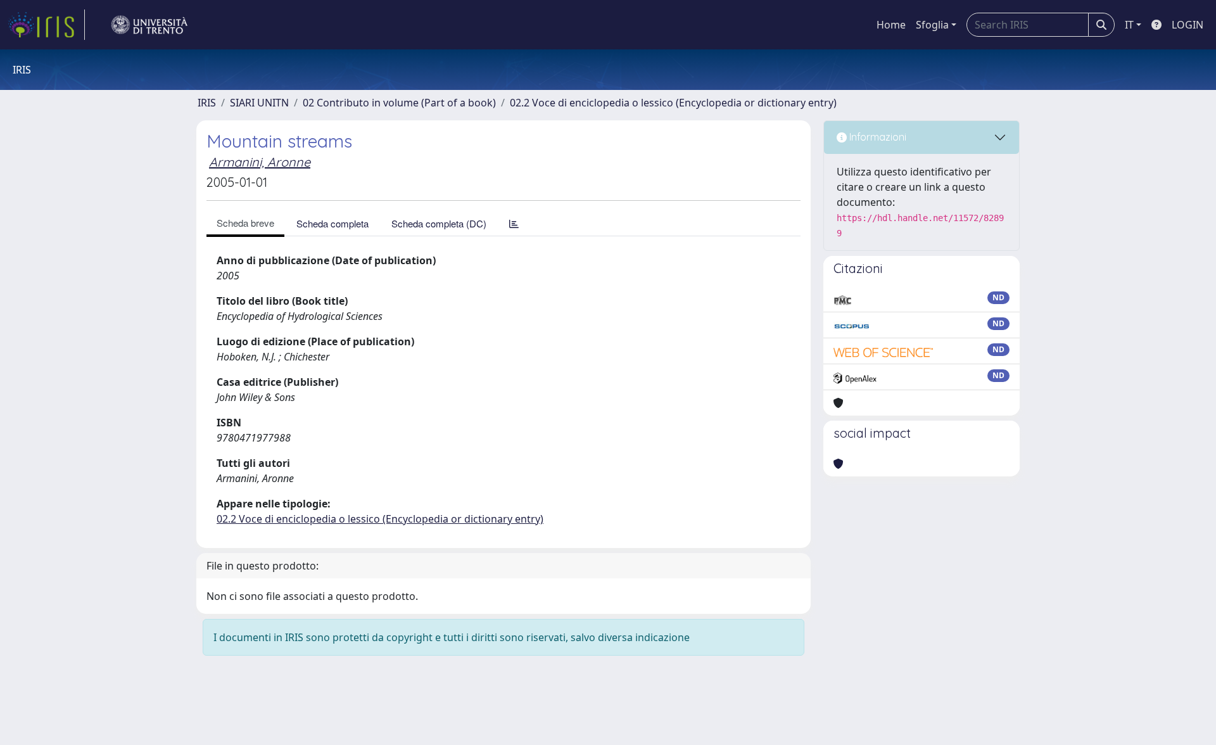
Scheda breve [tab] (245, 222)
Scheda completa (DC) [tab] (438, 223)
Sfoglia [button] (932, 25)
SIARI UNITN (259, 103)
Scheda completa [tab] (332, 223)
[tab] (513, 223)
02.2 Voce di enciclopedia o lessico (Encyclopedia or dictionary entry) (673, 103)
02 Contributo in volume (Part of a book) (399, 103)
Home (891, 25)
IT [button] (1129, 25)
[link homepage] (46, 25)
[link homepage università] (149, 25)
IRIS (207, 103)
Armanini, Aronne (259, 162)
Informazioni (876, 137)
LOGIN (1187, 25)
